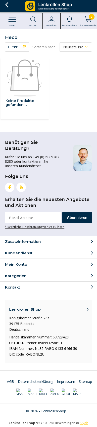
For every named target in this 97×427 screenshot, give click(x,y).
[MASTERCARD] (32, 392)
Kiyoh (84, 423)
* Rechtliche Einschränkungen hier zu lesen (34, 227)
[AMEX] (54, 392)
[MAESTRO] (77, 392)
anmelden (51, 25)
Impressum (66, 381)
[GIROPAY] (66, 392)
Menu (12, 25)
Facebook (9, 187)
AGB (10, 381)
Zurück (6, 5)
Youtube (21, 187)
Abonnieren (77, 217)
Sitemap (85, 381)
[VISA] (20, 392)
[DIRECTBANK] (43, 392)
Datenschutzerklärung (35, 381)
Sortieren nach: (44, 47)
